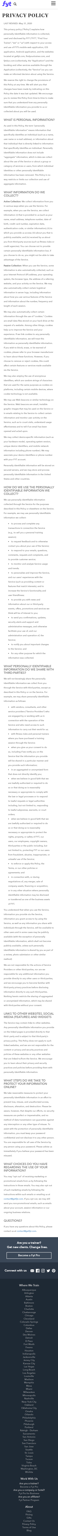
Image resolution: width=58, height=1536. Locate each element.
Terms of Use (29, 1527)
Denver (29, 1331)
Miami (29, 1388)
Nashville (29, 1398)
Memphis (29, 1382)
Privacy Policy (29, 1524)
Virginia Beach (29, 1465)
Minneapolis (29, 1395)
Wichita (29, 1472)
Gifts (29, 1517)
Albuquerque (29, 1289)
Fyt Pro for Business (29, 1493)
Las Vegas (29, 1366)
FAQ (29, 1511)
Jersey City (29, 1360)
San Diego (29, 1440)
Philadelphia (29, 1417)
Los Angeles (29, 1373)
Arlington (29, 1293)
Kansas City (29, 1363)
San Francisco (29, 1443)
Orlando (29, 1414)
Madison (29, 1379)
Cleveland (29, 1318)
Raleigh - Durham (29, 1430)
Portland (29, 1427)
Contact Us (29, 1520)
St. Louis (29, 1452)
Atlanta (29, 1296)
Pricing (29, 1514)
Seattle (29, 1449)
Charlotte (29, 1309)
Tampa (29, 1456)
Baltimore (29, 1302)
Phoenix (29, 1420)
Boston (29, 1305)
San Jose (29, 1446)
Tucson (29, 1459)
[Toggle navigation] (53, 2)
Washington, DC (29, 1468)
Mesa (29, 1385)
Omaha (29, 1411)
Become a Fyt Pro (29, 1255)
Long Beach (29, 1369)
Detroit (29, 1337)
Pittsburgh (29, 1424)
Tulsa (29, 1462)
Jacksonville (29, 1357)
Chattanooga (29, 1312)
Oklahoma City (29, 1408)
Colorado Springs (29, 1321)
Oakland (29, 1404)
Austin (29, 1299)
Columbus (29, 1325)
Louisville (29, 1376)
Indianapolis (29, 1353)
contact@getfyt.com (13, 1198)
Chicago (29, 1315)
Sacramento (29, 1433)
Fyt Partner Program (29, 1500)
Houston (29, 1350)
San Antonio (29, 1436)
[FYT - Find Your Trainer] (7, 4)
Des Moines (29, 1334)
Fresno (29, 1347)
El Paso (29, 1341)
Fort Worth (29, 1344)
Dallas (29, 1328)
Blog (29, 1530)
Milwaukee (29, 1392)
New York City (29, 1401)
